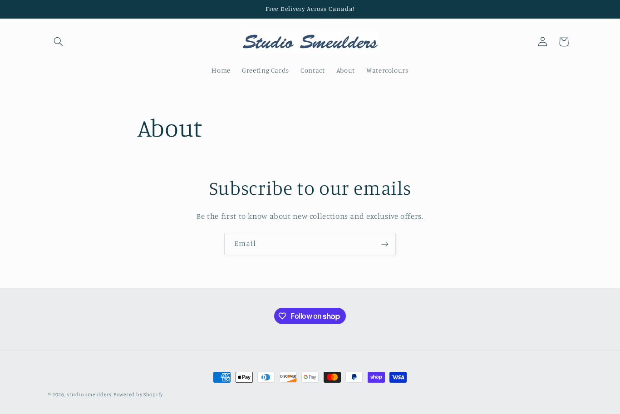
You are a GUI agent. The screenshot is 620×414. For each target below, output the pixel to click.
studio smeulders (89, 394)
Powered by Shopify (138, 394)
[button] (58, 41)
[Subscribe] (384, 244)
